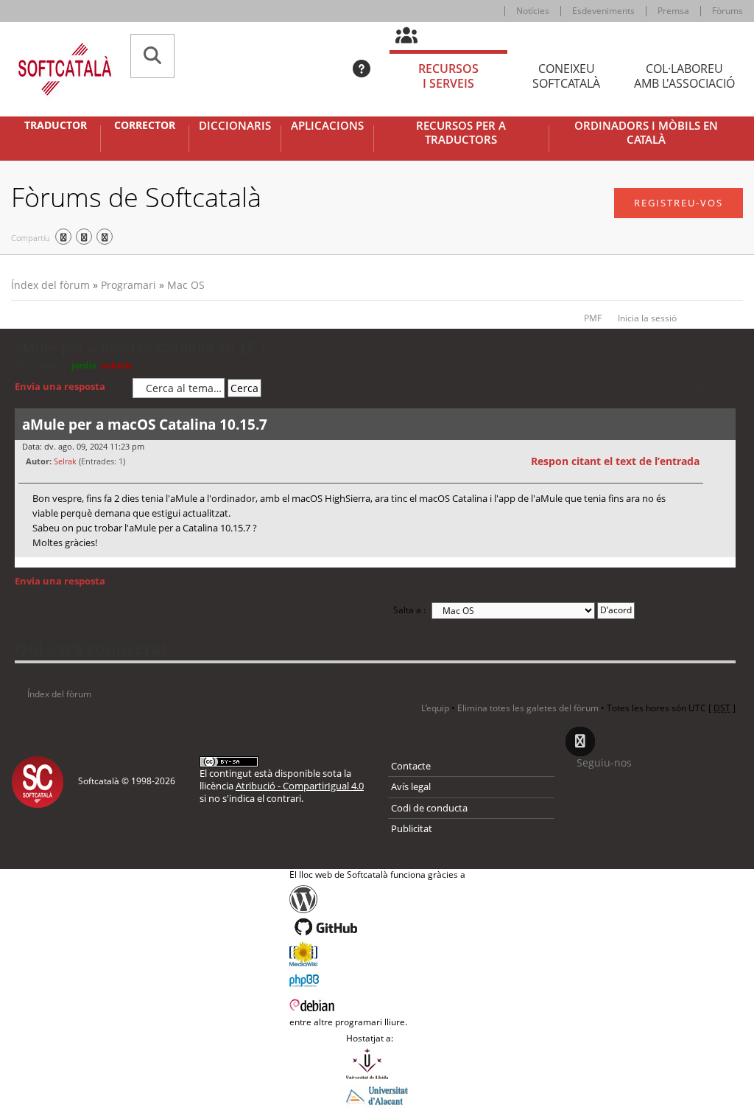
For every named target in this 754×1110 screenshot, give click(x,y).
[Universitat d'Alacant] (377, 1094)
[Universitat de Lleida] (377, 1063)
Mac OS (186, 285)
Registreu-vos (678, 202)
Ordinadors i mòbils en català (646, 133)
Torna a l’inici (724, 566)
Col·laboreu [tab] (684, 76)
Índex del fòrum (50, 285)
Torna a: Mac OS (57, 601)
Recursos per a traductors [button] (461, 133)
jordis (83, 365)
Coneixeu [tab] (566, 76)
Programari (128, 285)
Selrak (65, 461)
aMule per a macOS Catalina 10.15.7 (141, 348)
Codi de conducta (429, 807)
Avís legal (411, 786)
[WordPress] (377, 899)
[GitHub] (377, 927)
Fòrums (727, 10)
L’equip (435, 708)
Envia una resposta (60, 386)
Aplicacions (327, 126)
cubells (117, 365)
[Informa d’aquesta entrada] (722, 461)
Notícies (532, 10)
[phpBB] (377, 978)
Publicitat (411, 828)
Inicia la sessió (647, 318)
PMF (593, 318)
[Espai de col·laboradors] (415, 36)
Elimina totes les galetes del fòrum (528, 708)
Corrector (144, 125)
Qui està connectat (91, 649)
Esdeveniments (603, 10)
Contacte (411, 765)
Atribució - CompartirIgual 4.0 (300, 785)
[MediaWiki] (377, 953)
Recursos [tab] (448, 76)
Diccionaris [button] (235, 126)
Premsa (673, 10)
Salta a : (409, 610)
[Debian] (377, 1003)
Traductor (55, 125)
